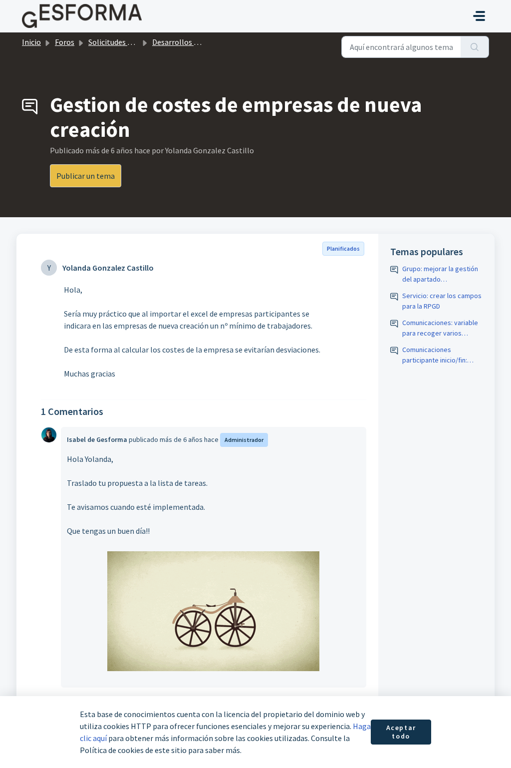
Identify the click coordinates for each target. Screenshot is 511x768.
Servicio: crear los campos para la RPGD (442, 301)
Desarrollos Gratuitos (189, 42)
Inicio (31, 42)
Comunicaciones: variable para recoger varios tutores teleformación (440, 328)
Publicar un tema (85, 176)
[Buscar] (475, 47)
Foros (64, 42)
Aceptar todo (401, 732)
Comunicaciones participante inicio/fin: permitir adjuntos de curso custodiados (442, 355)
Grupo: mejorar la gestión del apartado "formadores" (440, 274)
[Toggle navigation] (479, 16)
